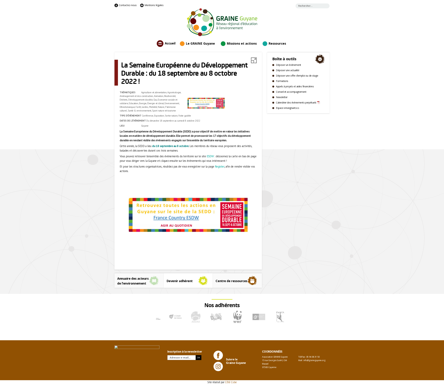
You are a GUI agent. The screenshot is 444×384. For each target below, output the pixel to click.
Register (219, 166)
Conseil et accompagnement (291, 91)
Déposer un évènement (288, 64)
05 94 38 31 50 (313, 356)
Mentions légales (154, 5)
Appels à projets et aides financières (295, 86)
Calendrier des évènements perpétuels (296, 102)
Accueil (170, 43)
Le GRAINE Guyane (200, 43)
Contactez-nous (127, 5)
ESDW (210, 156)
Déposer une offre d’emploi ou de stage (297, 75)
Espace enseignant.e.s (287, 108)
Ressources (277, 43)
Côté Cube (231, 382)
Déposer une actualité (287, 70)
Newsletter (282, 97)
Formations (282, 81)
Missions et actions (242, 43)
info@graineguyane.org (314, 360)
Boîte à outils (284, 58)
